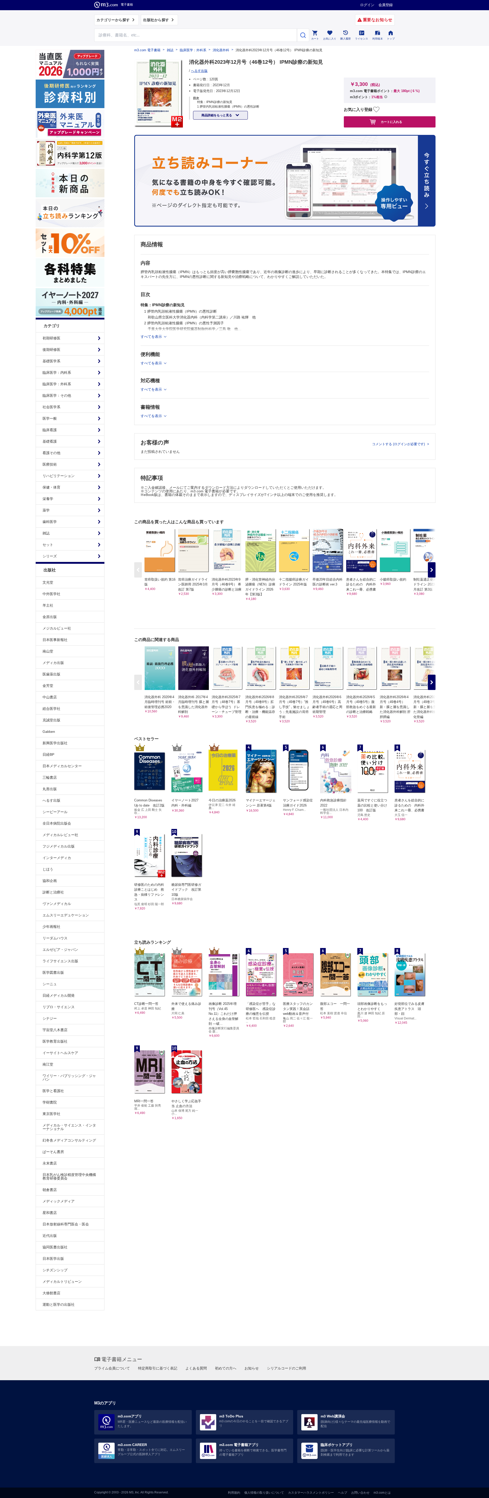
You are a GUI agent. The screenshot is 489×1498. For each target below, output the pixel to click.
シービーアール (55, 812)
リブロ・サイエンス (59, 1007)
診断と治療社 (53, 892)
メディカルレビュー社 (60, 835)
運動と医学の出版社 (59, 1304)
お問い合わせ (360, 1492)
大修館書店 (51, 1293)
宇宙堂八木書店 (55, 1030)
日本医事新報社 (55, 640)
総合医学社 (51, 709)
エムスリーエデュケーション (66, 915)
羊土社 (48, 605)
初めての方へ (225, 1368)
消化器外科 (221, 50)
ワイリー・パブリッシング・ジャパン (69, 1077)
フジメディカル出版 (59, 846)
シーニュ (50, 984)
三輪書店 (50, 777)
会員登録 (385, 5)
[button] (432, 570)
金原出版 (50, 617)
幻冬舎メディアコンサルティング (69, 1140)
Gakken (49, 731)
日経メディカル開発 (59, 995)
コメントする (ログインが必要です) (399, 444)
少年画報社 (51, 927)
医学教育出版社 (55, 1041)
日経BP (48, 754)
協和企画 (50, 881)
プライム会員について (112, 1368)
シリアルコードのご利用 (286, 1368)
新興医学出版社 (55, 743)
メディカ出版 (53, 663)
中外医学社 (51, 594)
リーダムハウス (55, 938)
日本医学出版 (53, 1259)
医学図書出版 (53, 972)
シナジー (50, 1018)
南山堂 (48, 651)
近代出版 (50, 1236)
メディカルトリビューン (62, 1281)
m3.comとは (382, 1492)
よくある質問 (196, 1368)
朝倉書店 (50, 1190)
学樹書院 (50, 1102)
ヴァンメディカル (57, 904)
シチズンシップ (55, 1270)
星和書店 (50, 1213)
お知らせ (251, 1368)
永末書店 (50, 1163)
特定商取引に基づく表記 (157, 1368)
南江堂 (48, 1064)
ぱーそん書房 (53, 1152)
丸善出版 (50, 789)
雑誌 (170, 50)
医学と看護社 (53, 1091)
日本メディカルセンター (62, 766)
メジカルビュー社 (57, 628)
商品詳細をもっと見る (217, 115)
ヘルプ (342, 1492)
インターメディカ (57, 858)
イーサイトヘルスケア (60, 1053)
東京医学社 (51, 1114)
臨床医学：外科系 (193, 50)
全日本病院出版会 (57, 823)
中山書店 (50, 697)
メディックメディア (59, 1201)
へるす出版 (51, 800)
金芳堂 (48, 686)
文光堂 (48, 582)
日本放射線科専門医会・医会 (66, 1224)
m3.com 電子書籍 (147, 50)
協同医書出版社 (55, 1247)
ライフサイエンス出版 (60, 961)
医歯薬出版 (51, 674)
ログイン (367, 5)
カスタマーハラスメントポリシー (311, 1492)
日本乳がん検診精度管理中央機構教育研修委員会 (69, 1176)
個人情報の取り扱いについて (264, 1492)
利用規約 (234, 1492)
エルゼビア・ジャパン (60, 950)
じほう (48, 869)
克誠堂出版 (51, 720)
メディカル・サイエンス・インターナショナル (69, 1127)
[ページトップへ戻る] (474, 1489)
